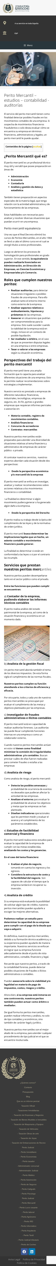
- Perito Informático (28, 1226)
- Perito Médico (28, 1175)
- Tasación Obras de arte (28, 1133)
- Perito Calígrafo (28, 1189)
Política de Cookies (27, 1263)
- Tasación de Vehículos (28, 1129)
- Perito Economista (28, 1157)
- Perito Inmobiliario (28, 1152)
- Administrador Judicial (28, 1170)
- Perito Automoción (28, 1180)
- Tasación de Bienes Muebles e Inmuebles (28, 1120)
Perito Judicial (28, 1147)
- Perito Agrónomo (28, 1217)
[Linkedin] (31, 1251)
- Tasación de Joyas (28, 1138)
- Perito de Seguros (28, 1184)
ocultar (37, 146)
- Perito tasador (28, 1161)
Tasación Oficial (28, 1106)
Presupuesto (28, 1092)
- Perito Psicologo (28, 1194)
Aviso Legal (14, 1259)
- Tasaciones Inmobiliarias (28, 1110)
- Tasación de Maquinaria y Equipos (28, 1124)
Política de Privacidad (34, 1259)
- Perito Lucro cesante (28, 1207)
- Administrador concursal (28, 1166)
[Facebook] (24, 1251)
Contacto (28, 1087)
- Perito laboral (28, 1212)
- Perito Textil (28, 1235)
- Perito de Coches (28, 1244)
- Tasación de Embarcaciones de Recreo (28, 1143)
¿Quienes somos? (28, 1083)
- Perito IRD (28, 1221)
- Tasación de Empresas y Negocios (28, 1115)
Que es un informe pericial (28, 1101)
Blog (28, 1097)
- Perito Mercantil (28, 1203)
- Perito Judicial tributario (28, 1240)
